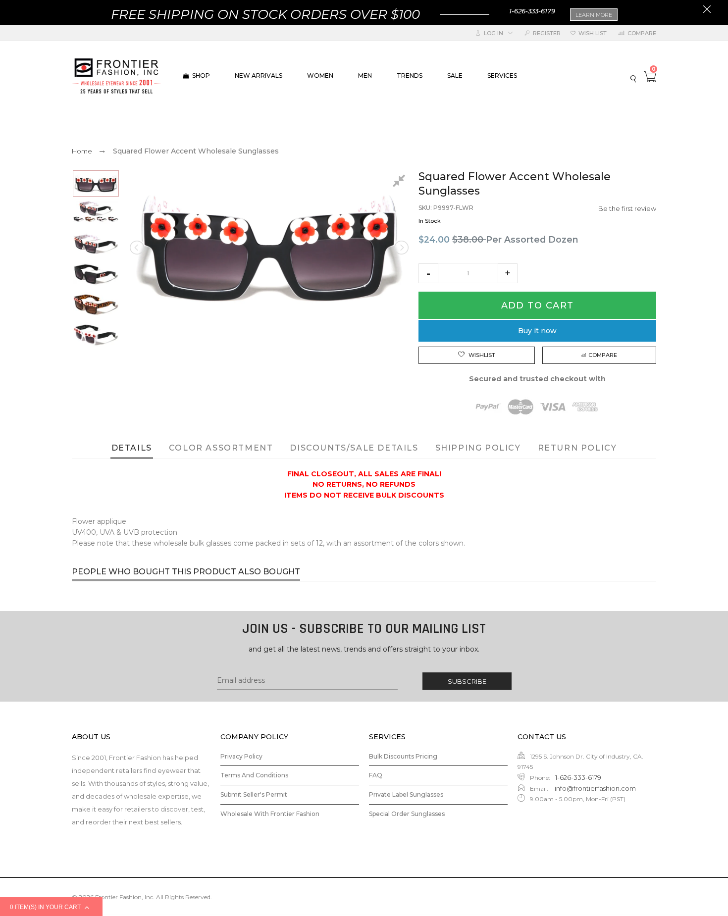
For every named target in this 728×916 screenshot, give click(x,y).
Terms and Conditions (254, 775)
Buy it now (537, 330)
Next (401, 247)
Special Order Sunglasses (407, 813)
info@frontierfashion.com (594, 788)
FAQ (375, 775)
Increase (508, 273)
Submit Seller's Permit (253, 794)
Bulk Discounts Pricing (403, 756)
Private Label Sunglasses (406, 794)
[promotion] (707, 10)
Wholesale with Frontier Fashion (269, 813)
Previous (138, 247)
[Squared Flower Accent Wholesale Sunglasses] (95, 183)
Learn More (593, 14)
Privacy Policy (241, 756)
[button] (428, 273)
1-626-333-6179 (532, 11)
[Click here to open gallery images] (401, 182)
